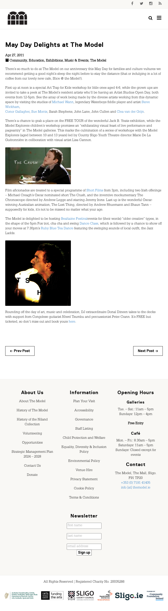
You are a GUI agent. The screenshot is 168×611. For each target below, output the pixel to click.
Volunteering (32, 434)
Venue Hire (84, 470)
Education (36, 61)
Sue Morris (39, 112)
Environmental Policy (84, 461)
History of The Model (32, 411)
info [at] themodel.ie (135, 488)
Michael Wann (63, 102)
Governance (84, 420)
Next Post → (148, 351)
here (72, 322)
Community (18, 61)
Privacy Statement (84, 480)
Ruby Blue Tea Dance (57, 229)
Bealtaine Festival (74, 219)
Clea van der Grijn (130, 112)
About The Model (32, 401)
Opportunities (32, 443)
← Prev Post (20, 351)
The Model (98, 61)
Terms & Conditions (84, 498)
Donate (32, 475)
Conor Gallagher (17, 112)
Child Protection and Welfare (84, 438)
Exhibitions (54, 61)
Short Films (94, 191)
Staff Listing (84, 429)
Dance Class (89, 224)
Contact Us (32, 466)
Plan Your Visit (84, 401)
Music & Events (76, 61)
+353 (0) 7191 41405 (135, 483)
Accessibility (84, 411)
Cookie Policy (84, 489)
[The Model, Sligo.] (17, 18)
